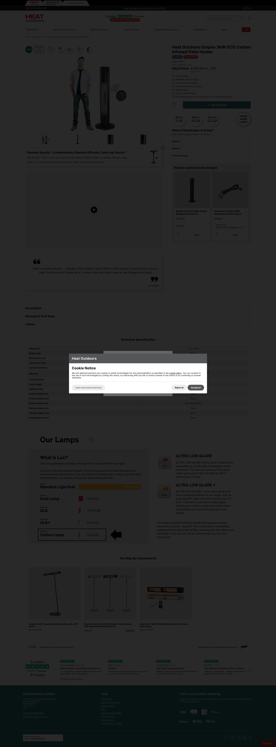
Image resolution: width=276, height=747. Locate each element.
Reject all (179, 387)
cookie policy (175, 373)
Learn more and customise (88, 387)
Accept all (196, 387)
